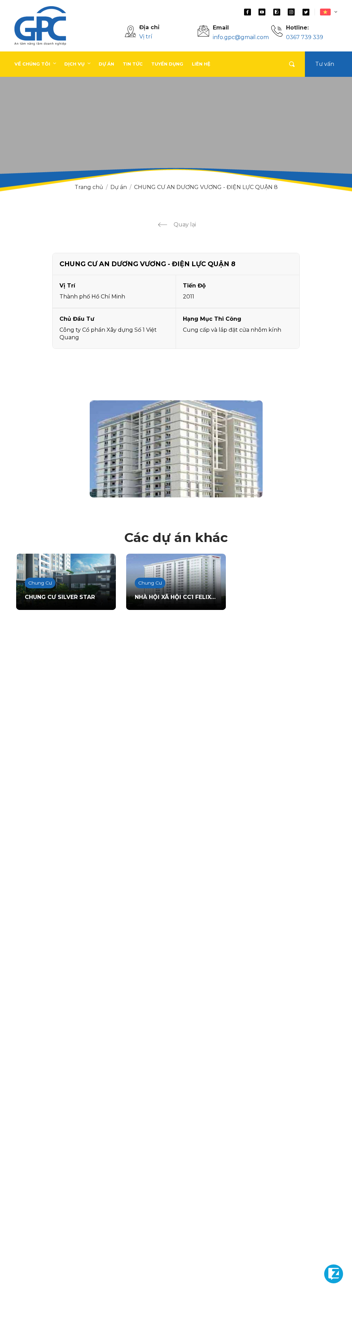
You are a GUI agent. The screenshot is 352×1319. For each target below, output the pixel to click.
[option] (176, 448)
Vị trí (145, 36)
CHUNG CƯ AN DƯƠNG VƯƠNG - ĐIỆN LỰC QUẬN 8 (206, 187)
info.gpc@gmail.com (241, 37)
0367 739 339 (304, 37)
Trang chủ (89, 187)
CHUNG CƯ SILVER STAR (60, 597)
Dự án (118, 187)
